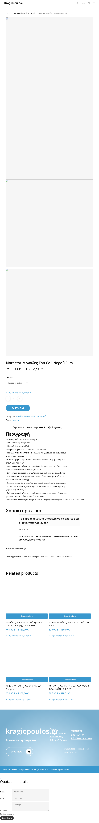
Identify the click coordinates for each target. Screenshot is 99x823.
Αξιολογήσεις (54, 427)
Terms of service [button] (58, 733)
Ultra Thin (35, 416)
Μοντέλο (11, 378)
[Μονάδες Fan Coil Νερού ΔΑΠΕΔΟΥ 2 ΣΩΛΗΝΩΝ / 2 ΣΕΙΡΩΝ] (70, 661)
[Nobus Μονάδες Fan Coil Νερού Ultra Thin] (70, 598)
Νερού (32, 13)
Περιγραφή (18, 427)
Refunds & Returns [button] (58, 740)
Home (8, 13)
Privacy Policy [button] (56, 737)
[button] (94, 3)
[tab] (18, 428)
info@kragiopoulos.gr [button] (81, 738)
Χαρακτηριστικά (36, 427)
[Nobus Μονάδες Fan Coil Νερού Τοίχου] (27, 661)
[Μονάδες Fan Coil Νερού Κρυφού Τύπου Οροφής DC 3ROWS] (27, 598)
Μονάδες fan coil (20, 13)
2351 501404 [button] (77, 735)
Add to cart (18, 408)
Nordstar (15, 420)
